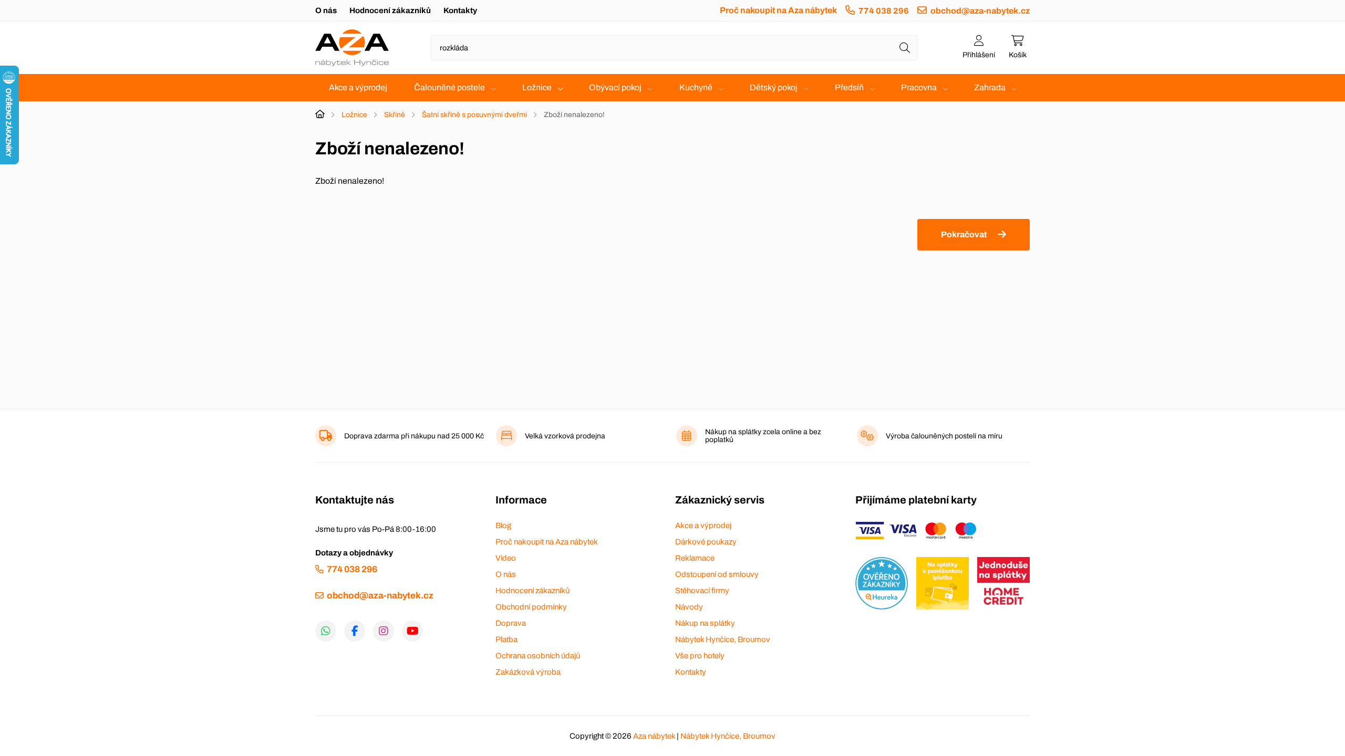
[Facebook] (354, 631)
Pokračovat (964, 234)
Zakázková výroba (528, 672)
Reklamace (695, 558)
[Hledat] (904, 47)
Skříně (394, 115)
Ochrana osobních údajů (537, 656)
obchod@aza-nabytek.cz (980, 10)
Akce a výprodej (358, 87)
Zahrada (990, 87)
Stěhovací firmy (702, 590)
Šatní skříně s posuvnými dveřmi (474, 115)
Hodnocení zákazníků (390, 10)
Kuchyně (695, 87)
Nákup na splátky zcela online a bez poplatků (763, 436)
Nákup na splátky (705, 623)
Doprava (510, 623)
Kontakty (460, 10)
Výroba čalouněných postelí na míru (944, 436)
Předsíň (849, 87)
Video (505, 558)
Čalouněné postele (449, 87)
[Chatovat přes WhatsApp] (325, 631)
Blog (503, 525)
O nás (326, 10)
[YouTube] (412, 631)
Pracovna (919, 87)
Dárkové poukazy (706, 542)
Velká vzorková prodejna (565, 436)
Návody (689, 607)
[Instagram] (383, 631)
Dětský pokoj (774, 87)
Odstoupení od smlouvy (717, 574)
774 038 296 (883, 10)
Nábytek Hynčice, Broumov (722, 639)
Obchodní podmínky (531, 607)
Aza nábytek (654, 736)
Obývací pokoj (615, 87)
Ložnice (537, 87)
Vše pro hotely (700, 656)
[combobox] (674, 47)
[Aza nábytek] (352, 48)
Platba (506, 639)
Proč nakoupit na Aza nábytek (778, 10)
